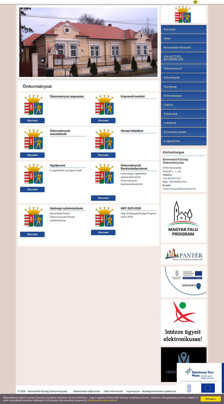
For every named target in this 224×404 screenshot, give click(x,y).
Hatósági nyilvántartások (66, 208)
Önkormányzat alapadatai (67, 96)
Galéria (168, 104)
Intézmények (171, 77)
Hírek (167, 38)
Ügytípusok (57, 165)
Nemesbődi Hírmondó (177, 47)
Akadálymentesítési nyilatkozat (159, 391)
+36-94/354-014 (172, 178)
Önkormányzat (173, 68)
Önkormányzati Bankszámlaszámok (134, 167)
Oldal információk (113, 391)
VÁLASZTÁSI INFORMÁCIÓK (173, 58)
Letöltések (170, 123)
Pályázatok (170, 113)
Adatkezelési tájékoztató (86, 391)
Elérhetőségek (173, 95)
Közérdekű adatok (175, 132)
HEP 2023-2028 (131, 208)
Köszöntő (169, 29)
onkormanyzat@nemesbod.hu (179, 188)
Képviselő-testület (133, 96)
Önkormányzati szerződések (60, 132)
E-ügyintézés (172, 141)
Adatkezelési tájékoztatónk (102, 400)
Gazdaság (170, 86)
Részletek (32, 120)
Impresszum (133, 391)
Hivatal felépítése (132, 130)
